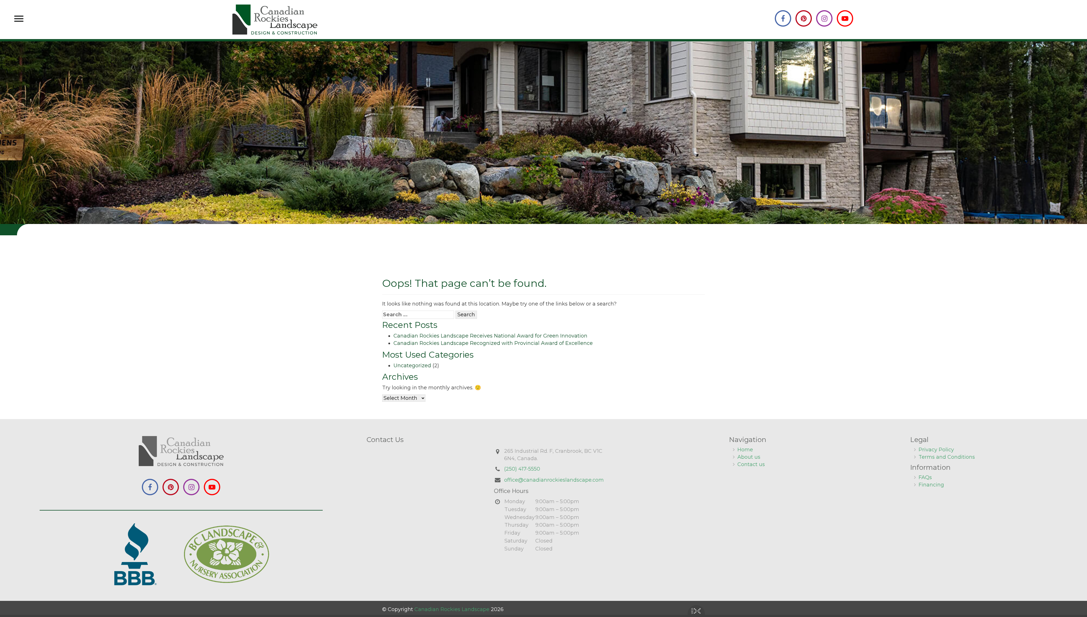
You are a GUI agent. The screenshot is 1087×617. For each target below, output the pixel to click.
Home (745, 450)
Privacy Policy (936, 450)
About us (748, 457)
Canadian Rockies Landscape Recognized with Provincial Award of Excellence (493, 343)
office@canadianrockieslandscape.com (554, 480)
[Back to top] (1078, 595)
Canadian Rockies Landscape (451, 609)
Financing (931, 485)
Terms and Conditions (947, 457)
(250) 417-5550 (522, 469)
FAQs (925, 477)
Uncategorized (412, 365)
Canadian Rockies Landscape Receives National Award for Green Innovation (490, 336)
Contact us (751, 464)
